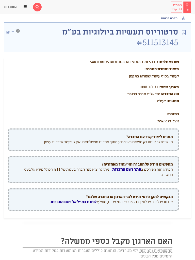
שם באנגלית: (169, 62)
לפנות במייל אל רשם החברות (73, 202)
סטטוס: (173, 101)
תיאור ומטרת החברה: (161, 69)
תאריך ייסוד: (169, 87)
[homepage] (181, 7)
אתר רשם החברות (126, 169)
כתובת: (173, 114)
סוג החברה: (170, 94)
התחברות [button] (10, 7)
